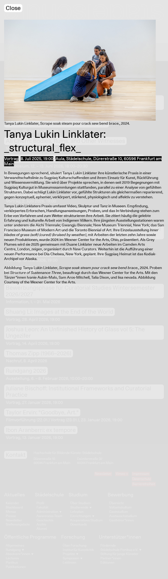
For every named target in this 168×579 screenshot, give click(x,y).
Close (13, 8)
